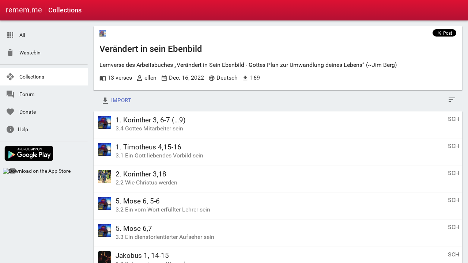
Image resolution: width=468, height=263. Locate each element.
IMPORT (120, 100)
